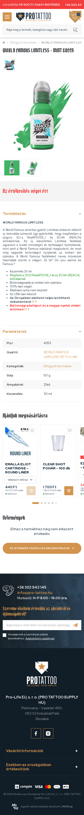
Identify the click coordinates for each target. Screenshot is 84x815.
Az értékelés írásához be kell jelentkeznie (40, 548)
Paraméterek (14, 331)
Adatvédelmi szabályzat (40, 638)
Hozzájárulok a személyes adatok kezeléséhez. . (31, 636)
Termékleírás (14, 213)
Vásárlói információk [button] (24, 751)
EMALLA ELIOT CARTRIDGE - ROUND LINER (18, 468)
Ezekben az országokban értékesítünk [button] (28, 767)
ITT (34, 302)
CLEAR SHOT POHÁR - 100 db (56, 466)
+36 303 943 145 (31, 587)
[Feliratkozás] (75, 625)
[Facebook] (36, 733)
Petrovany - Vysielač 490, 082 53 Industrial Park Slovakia (42, 708)
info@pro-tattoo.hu (34, 592)
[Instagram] (48, 733)
